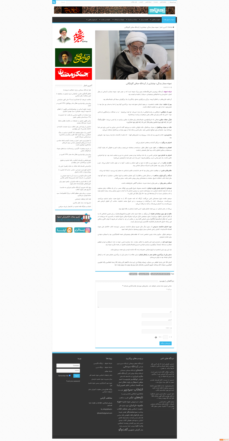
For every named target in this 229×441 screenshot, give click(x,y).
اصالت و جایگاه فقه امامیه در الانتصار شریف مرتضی (74, 206)
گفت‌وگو (123, 429)
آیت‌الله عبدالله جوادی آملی (135, 373)
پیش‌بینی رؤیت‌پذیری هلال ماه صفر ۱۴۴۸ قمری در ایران (75, 155)
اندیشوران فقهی (92, 20)
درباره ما (156, 2)
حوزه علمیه (126, 401)
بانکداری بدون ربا (126, 394)
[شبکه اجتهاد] (114, 11)
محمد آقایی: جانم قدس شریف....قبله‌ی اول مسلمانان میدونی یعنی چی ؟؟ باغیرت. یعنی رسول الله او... (162, 405)
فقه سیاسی (120, 415)
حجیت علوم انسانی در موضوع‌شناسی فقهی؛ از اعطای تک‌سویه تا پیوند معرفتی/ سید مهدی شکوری (74, 110)
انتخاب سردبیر (133, 389)
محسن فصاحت (133, 418)
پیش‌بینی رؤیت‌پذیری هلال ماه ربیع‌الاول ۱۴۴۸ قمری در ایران (73, 104)
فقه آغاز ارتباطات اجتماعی (83, 199)
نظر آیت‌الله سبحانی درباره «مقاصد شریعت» (77, 90)
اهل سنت (120, 390)
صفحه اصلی (163, 2)
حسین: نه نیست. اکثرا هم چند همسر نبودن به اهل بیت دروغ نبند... (162, 381)
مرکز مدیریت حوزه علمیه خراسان (101, 379)
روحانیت (140, 412)
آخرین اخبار (163, 27)
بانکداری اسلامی (137, 393)
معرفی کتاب (127, 420)
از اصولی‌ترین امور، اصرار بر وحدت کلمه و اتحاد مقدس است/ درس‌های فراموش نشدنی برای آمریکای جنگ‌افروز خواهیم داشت (74, 142)
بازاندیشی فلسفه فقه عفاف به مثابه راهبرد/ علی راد (74, 166)
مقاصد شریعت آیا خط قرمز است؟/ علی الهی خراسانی (74, 99)
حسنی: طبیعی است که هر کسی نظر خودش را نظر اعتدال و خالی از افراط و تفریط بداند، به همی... (162, 366)
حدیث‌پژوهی (134, 402)
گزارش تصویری (134, 429)
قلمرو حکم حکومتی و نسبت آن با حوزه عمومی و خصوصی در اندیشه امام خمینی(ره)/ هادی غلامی (75, 177)
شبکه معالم (108, 371)
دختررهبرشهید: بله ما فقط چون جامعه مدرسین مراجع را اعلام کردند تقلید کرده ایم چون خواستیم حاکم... (162, 388)
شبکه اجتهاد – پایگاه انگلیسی (103, 363)
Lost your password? (73, 381)
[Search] (54, 2)
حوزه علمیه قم (124, 405)
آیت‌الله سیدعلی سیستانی (127, 370)
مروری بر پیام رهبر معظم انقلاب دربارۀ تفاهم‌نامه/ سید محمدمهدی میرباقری (74, 194)
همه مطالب (134, 2)
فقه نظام (140, 418)
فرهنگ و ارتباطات (119, 20)
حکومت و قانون (156, 20)
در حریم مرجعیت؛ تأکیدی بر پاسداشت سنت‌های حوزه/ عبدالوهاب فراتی (74, 149)
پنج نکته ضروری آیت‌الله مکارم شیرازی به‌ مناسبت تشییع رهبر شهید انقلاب (75, 188)
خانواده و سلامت (105, 20)
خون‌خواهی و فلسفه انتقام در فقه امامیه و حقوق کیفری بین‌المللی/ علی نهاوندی (75, 161)
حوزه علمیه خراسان (130, 403)
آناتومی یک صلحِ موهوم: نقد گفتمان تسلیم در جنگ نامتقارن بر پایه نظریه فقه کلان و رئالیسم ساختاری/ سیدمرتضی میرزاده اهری (74, 134)
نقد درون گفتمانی (134, 423)
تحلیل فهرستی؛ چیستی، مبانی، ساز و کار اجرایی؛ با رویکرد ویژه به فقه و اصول (75, 171)
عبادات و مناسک (132, 20)
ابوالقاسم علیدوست (130, 379)
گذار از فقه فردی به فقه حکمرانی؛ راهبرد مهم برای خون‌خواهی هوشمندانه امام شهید (75, 182)
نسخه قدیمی (148, 2)
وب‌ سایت (169, 328)
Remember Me (63, 376)
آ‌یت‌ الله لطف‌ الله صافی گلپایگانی (160, 274)
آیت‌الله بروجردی (144, 274)
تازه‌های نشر (136, 397)
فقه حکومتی (128, 415)
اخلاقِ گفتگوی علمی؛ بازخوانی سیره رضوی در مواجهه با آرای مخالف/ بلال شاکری (73, 95)
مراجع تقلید (135, 420)
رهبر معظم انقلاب (124, 409)
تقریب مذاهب (124, 398)
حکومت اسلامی (137, 409)
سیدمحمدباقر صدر (130, 412)
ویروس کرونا (131, 426)
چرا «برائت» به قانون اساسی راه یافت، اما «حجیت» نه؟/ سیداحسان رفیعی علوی (74, 116)
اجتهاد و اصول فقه (169, 20)
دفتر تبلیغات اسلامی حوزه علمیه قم (101, 375)
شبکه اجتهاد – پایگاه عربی (104, 367)
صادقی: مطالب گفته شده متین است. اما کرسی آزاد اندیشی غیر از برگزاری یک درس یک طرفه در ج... (162, 374)
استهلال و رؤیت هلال (130, 382)
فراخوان (136, 415)
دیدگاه (169, 289)
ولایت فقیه (139, 426)
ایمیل (170, 320)
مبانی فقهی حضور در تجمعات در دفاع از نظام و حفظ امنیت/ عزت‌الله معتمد (74, 122)
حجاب (141, 402)
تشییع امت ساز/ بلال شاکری (82, 203)
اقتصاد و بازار (144, 20)
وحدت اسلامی (123, 423)
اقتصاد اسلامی (135, 385)
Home (170, 27)
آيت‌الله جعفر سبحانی (136, 363)
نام (171, 312)
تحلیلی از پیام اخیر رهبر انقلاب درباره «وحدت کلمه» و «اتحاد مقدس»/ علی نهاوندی (74, 128)
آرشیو (141, 2)
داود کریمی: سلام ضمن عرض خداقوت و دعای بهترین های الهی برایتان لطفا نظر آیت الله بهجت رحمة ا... (162, 396)
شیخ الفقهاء (133, 274)
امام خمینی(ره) (123, 385)
